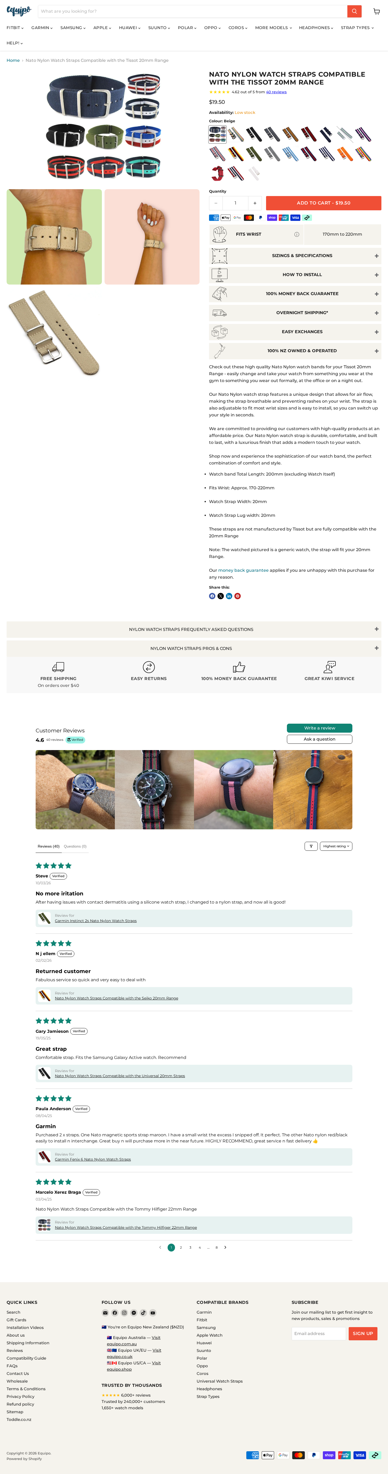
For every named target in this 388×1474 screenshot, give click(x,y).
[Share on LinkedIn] (229, 596)
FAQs (12, 1365)
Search (13, 1312)
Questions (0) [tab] (75, 846)
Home (13, 60)
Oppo (211, 27)
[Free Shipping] (58, 675)
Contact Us (18, 1373)
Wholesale (17, 1381)
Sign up (363, 1333)
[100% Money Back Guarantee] (239, 675)
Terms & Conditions (26, 1388)
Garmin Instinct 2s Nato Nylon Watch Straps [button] (96, 920)
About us (16, 1335)
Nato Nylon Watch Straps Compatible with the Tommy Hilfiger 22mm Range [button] (126, 1227)
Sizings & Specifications (302, 255)
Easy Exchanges (302, 331)
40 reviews (276, 92)
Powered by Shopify (24, 1459)
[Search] (354, 11)
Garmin (40, 27)
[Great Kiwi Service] (330, 675)
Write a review (319, 728)
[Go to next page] (227, 1247)
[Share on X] (220, 596)
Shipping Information (28, 1342)
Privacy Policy (20, 1396)
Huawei (128, 27)
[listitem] (75, 789)
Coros (237, 27)
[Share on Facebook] (212, 596)
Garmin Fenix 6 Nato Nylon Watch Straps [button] (93, 1159)
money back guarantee (243, 570)
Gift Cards (16, 1319)
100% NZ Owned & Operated (302, 350)
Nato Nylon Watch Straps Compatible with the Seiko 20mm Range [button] (116, 998)
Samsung (71, 27)
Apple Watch (210, 1335)
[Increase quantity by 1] (255, 203)
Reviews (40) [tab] (49, 846)
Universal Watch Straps (220, 1381)
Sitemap (15, 1411)
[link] (295, 92)
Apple (101, 27)
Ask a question (319, 739)
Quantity (217, 191)
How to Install (302, 274)
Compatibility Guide (26, 1358)
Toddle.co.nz (19, 1419)
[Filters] (311, 846)
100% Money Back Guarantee (302, 293)
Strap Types (356, 27)
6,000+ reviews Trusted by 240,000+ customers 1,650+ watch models (133, 1401)
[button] (44, 918)
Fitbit (14, 27)
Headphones (315, 27)
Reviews (15, 1350)
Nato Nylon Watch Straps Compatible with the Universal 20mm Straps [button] (120, 1075)
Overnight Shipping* (302, 312)
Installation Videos (25, 1327)
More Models (272, 27)
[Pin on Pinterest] (237, 596)
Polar (186, 27)
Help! (14, 42)
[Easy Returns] (149, 675)
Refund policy (20, 1404)
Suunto (158, 27)
